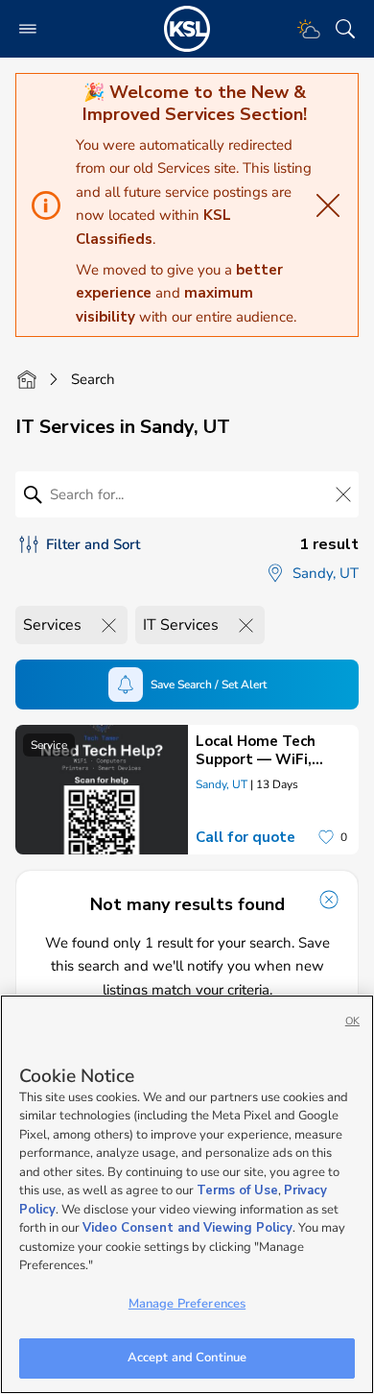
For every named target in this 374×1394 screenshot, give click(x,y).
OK (352, 1021)
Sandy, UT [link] (221, 784)
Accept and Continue (187, 1357)
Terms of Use (237, 1190)
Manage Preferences (187, 1303)
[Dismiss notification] (329, 899)
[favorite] (326, 837)
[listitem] (187, 789)
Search (93, 379)
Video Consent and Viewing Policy (187, 1228)
